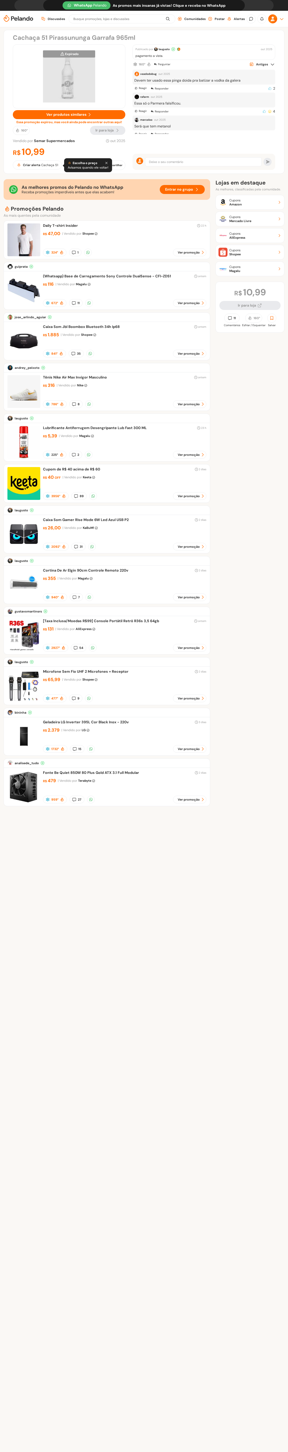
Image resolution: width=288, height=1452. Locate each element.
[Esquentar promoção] (149, 64)
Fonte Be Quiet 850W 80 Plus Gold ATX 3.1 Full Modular (91, 772)
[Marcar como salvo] (271, 318)
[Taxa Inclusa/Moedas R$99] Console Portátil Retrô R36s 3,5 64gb (101, 621)
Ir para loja (247, 305)
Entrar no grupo (179, 189)
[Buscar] (168, 19)
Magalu (81, 284)
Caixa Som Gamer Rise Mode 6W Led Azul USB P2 (86, 519)
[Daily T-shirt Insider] (23, 255)
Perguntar (164, 64)
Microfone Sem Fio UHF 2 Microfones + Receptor (85, 671)
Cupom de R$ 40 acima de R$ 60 (71, 469)
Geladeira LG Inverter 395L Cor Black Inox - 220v (86, 722)
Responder (162, 88)
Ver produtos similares (66, 114)
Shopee (88, 234)
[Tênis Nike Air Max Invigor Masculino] (23, 406)
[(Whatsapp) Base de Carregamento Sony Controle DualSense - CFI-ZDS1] (23, 305)
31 (81, 547)
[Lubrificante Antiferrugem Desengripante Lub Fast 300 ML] (23, 457)
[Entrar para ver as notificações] (261, 18)
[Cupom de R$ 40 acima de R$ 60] (23, 498)
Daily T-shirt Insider (60, 225)
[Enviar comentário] (267, 162)
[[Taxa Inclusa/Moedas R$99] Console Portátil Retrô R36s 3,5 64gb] (23, 650)
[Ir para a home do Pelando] (18, 19)
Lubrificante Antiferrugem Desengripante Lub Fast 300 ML (95, 427)
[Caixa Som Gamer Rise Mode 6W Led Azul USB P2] (23, 549)
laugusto (164, 49)
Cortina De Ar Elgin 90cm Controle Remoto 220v (85, 570)
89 (82, 496)
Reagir (143, 88)
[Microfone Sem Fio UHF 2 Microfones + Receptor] (23, 701)
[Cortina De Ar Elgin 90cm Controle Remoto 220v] (23, 599)
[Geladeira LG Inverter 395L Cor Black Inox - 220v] (23, 751)
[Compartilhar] (88, 252)
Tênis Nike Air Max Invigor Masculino (75, 377)
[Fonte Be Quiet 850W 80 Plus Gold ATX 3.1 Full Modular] (23, 802)
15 (79, 749)
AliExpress (84, 629)
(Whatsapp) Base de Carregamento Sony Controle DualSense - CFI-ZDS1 (107, 276)
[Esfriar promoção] (135, 64)
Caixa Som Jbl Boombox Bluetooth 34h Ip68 (81, 326)
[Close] (106, 163)
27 (79, 799)
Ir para (104, 130)
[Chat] (251, 18)
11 (78, 303)
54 (81, 648)
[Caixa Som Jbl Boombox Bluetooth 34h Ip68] (23, 356)
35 (79, 354)
